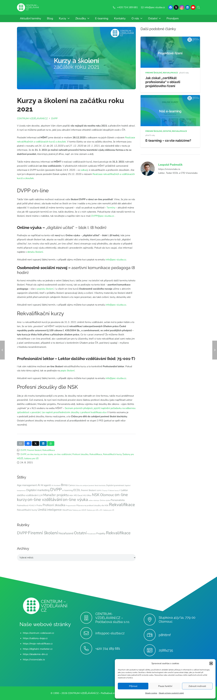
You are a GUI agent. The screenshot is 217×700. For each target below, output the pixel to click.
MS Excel (78, 495)
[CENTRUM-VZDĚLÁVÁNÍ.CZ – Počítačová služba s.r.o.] (87, 618)
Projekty (100, 533)
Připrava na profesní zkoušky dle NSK (92, 505)
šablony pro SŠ (31, 458)
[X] (176, 7)
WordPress (67, 510)
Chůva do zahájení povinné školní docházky (90, 485)
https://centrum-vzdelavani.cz (38, 633)
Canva (71, 485)
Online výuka (105, 500)
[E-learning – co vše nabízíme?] (170, 97)
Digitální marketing (38, 490)
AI (38, 485)
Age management (27, 485)
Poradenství (91, 534)
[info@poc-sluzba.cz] (87, 633)
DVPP (23, 450)
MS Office (87, 495)
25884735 (166, 650)
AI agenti (46, 485)
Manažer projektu (56, 495)
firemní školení (88, 490)
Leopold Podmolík (170, 165)
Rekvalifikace (48, 450)
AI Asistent (56, 485)
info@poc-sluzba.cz (116, 259)
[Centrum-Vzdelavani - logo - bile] (28, 7)
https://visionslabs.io (169, 169)
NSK (95, 494)
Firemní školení (34, 450)
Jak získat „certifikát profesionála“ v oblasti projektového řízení (162, 82)
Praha (39, 505)
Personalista (118, 500)
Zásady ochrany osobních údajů (171, 693)
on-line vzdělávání (62, 454)
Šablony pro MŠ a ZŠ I (95, 510)
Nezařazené (65, 533)
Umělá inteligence (50, 510)
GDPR (99, 490)
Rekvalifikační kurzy (112, 454)
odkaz (84, 170)
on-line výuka (46, 454)
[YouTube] (193, 7)
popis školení (68, 370)
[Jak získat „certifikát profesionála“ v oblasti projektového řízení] (170, 38)
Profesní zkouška (80, 454)
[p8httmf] (151, 635)
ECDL (76, 490)
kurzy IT (117, 490)
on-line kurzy (33, 454)
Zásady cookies (151, 693)
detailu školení (35, 252)
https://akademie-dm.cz (35, 654)
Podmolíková (22, 505)
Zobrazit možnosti (197, 686)
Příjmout (133, 686)
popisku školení (45, 288)
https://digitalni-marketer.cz (37, 649)
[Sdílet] (28, 443)
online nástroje (94, 500)
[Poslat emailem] (20, 443)
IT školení (111, 490)
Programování (71, 505)
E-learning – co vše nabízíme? (168, 140)
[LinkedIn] (187, 7)
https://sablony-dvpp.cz (35, 638)
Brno (64, 485)
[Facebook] (170, 7)
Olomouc (107, 494)
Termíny (111, 207)
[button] (211, 663)
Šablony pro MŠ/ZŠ (79, 510)
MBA (71, 495)
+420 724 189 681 (107, 648)
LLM (40, 495)
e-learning (67, 490)
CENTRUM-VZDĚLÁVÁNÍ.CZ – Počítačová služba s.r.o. (112, 618)
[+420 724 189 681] (87, 648)
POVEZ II (32, 505)
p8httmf (165, 635)
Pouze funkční (165, 686)
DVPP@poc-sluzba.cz (102, 216)
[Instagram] (182, 7)
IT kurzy (104, 490)
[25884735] (151, 650)
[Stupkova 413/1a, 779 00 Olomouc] (151, 619)
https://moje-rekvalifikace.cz (38, 643)
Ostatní (80, 533)
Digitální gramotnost (115, 485)
